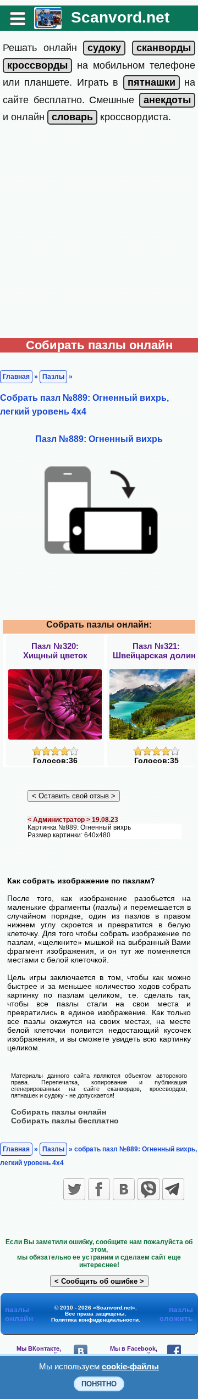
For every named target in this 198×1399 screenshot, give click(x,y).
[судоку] (104, 47)
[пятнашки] (151, 82)
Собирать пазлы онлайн (58, 1111)
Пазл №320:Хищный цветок (55, 650)
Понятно (99, 1384)
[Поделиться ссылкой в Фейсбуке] (99, 1189)
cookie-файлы (130, 1366)
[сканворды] (163, 47)
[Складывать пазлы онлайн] (48, 24)
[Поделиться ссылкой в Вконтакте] (124, 1189)
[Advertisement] (99, 234)
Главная (16, 376)
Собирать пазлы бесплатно (65, 1120)
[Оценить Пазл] (55, 753)
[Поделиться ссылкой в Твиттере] (74, 1189)
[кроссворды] (37, 65)
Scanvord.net (120, 17)
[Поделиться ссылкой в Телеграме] (173, 1189)
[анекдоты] (167, 99)
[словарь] (72, 116)
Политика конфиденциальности (95, 1320)
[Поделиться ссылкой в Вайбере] (149, 1189)
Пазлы (53, 376)
